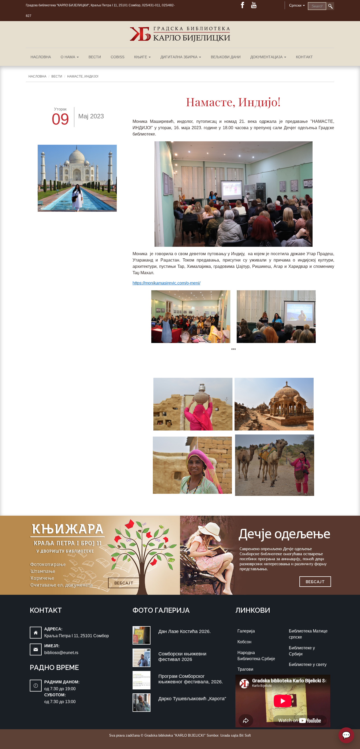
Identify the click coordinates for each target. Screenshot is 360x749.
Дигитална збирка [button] (179, 57)
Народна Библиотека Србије (256, 655)
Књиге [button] (141, 57)
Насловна (41, 57)
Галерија (246, 631)
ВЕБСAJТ (124, 583)
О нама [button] (68, 57)
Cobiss (117, 57)
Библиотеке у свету (308, 664)
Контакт (304, 57)
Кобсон (244, 642)
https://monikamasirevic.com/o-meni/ (166, 283)
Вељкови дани (226, 57)
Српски (295, 5)
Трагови (245, 669)
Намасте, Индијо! (82, 76)
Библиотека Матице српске (308, 634)
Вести (95, 57)
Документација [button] (267, 57)
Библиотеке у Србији (302, 651)
